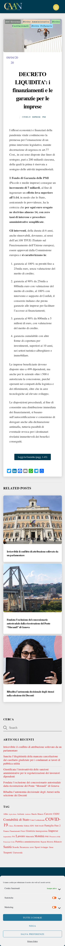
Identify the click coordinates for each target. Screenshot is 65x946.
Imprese (36, 117)
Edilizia (26, 825)
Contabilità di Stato (16, 819)
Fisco (23, 831)
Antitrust (28, 814)
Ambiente (20, 814)
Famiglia (49, 825)
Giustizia (30, 831)
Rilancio (58, 841)
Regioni (43, 841)
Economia (18, 825)
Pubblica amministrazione (27, 841)
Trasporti (7, 852)
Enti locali (39, 825)
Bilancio (40, 814)
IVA (13, 836)
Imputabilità (7, 837)
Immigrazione (42, 831)
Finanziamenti (15, 831)
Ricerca (50, 841)
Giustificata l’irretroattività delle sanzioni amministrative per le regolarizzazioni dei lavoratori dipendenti (31, 773)
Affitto (5, 814)
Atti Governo (12, 21)
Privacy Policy (32, 941)
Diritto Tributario (42, 25)
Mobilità (39, 836)
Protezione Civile (9, 842)
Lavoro (20, 836)
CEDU (56, 813)
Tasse (51, 847)
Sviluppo (44, 847)
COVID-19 (26, 117)
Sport (37, 847)
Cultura (11, 826)
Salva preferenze (32, 934)
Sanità (7, 847)
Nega (32, 925)
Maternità (30, 836)
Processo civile (54, 836)
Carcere (48, 813)
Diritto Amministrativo (36, 21)
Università (17, 852)
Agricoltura (12, 814)
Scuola (15, 847)
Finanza (6, 831)
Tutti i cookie (32, 917)
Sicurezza (24, 847)
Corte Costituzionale (37, 820)
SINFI (32, 847)
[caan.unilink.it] (13, 9)
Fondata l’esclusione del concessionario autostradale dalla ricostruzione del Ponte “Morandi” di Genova (28, 623)
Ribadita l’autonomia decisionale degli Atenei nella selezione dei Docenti (30, 693)
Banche (34, 814)
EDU (32, 825)
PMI (44, 117)
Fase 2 (57, 825)
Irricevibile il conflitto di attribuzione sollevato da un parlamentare (32, 748)
